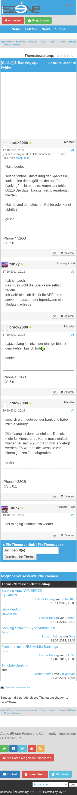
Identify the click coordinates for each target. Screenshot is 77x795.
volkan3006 (68, 673)
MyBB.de (35, 792)
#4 (72, 410)
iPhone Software (68, 42)
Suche (60, 29)
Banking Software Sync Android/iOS (28, 628)
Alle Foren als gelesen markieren (28, 758)
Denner (70, 617)
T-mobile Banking (14, 665)
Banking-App (11, 609)
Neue (16, 29)
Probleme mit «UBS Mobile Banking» (29, 646)
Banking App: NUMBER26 (21, 590)
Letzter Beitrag (45, 599)
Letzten (31, 29)
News (45, 29)
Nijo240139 (9, 595)
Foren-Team (36, 774)
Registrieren (40, 20)
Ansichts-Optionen (62, 63)
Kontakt (11, 774)
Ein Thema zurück (20, 545)
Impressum (67, 733)
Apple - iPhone (48, 42)
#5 (72, 515)
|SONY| (70, 655)
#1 (72, 150)
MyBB (62, 792)
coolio (5, 651)
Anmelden (14, 20)
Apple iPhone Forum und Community (18, 42)
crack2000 (22, 157)
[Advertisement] (38, 107)
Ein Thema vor (49, 545)
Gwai (4, 632)
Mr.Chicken (9, 613)
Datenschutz (11, 738)
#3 (72, 334)
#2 (72, 271)
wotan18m (68, 599)
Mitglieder (62, 774)
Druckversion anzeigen (18, 687)
